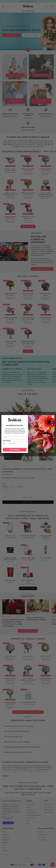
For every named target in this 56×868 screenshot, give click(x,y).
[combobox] (5, 443)
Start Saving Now (15, 450)
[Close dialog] (53, 417)
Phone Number (7, 440)
